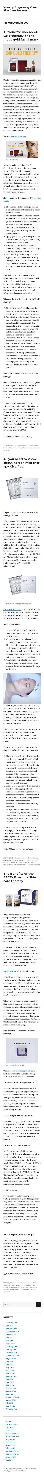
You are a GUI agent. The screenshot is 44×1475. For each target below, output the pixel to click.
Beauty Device (12, 1445)
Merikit (9, 1460)
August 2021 (11, 1335)
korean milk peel (16, 862)
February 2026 (12, 1323)
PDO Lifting (11, 1442)
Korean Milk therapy (12, 609)
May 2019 (9, 1341)
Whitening (10, 1448)
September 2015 (12, 1397)
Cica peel (18, 858)
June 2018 (10, 1364)
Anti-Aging (10, 1439)
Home (8, 1421)
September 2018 (12, 1355)
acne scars (18, 1283)
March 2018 (10, 1373)
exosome (25, 1289)
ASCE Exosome (10, 971)
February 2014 (11, 1409)
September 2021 (12, 1332)
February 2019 (11, 1347)
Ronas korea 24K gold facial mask (21, 448)
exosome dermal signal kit (18, 1071)
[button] (22, 286)
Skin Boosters (12, 1433)
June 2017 (9, 1382)
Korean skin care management (14, 860)
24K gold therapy (21, 445)
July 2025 (9, 1326)
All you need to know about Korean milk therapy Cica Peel (22, 462)
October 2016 (11, 1388)
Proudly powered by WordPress (14, 1471)
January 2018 (11, 1376)
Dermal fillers (12, 1424)
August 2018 (11, 1358)
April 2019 (10, 1344)
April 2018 (10, 1370)
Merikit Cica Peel (31, 860)
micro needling (26, 1285)
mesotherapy (15, 1285)
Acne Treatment (12, 1436)
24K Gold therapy (18, 136)
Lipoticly (9, 1427)
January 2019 (11, 1350)
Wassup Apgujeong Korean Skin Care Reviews (21, 9)
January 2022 (11, 1329)
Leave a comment (34, 864)
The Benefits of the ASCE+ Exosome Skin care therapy (19, 877)
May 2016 (9, 1394)
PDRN (8, 1430)
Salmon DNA (11, 1457)
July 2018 (9, 1361)
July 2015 (9, 1403)
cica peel (6, 862)
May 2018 (9, 1367)
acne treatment (28, 1283)
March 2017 (10, 1385)
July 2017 (9, 1379)
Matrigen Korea (12, 1454)
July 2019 (9, 1338)
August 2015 (11, 1400)
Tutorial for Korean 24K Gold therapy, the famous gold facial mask (21, 35)
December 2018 (12, 1352)
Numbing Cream (13, 1451)
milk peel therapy (20, 864)
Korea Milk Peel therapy (30, 858)
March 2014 (10, 1406)
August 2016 (11, 1391)
